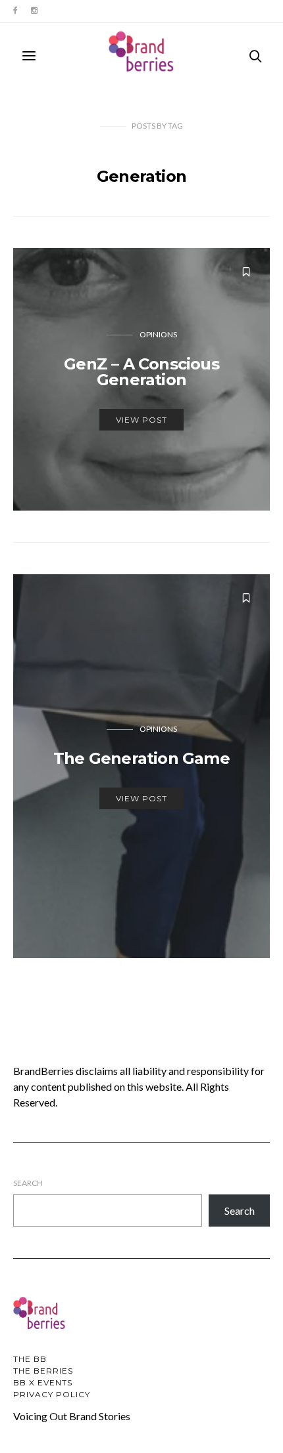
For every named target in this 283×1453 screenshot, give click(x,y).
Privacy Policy (51, 1394)
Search (28, 1183)
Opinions (158, 334)
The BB (30, 1359)
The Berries (43, 1371)
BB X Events (42, 1382)
